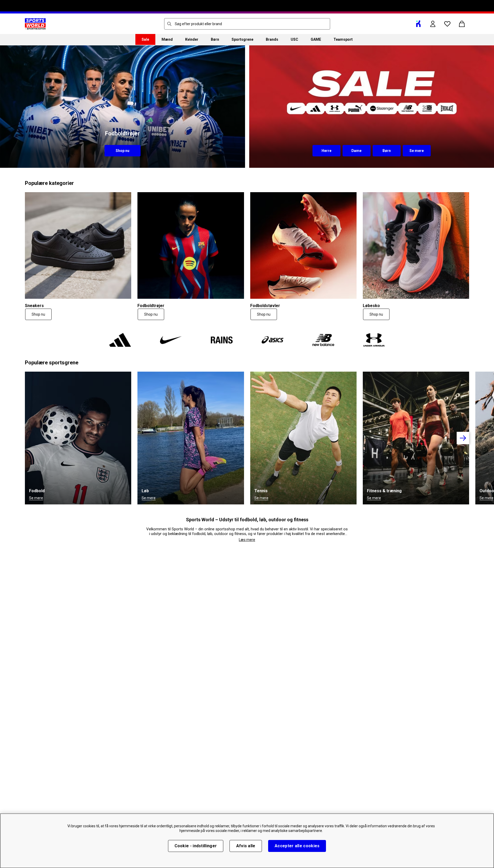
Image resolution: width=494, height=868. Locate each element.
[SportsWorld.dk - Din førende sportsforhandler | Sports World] (35, 24)
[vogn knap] (462, 24)
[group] (247, 438)
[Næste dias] (463, 438)
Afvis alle (245, 845)
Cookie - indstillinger (196, 845)
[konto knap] (433, 24)
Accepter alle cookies (297, 845)
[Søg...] (169, 24)
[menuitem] (145, 39)
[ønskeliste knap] (447, 24)
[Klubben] (418, 24)
